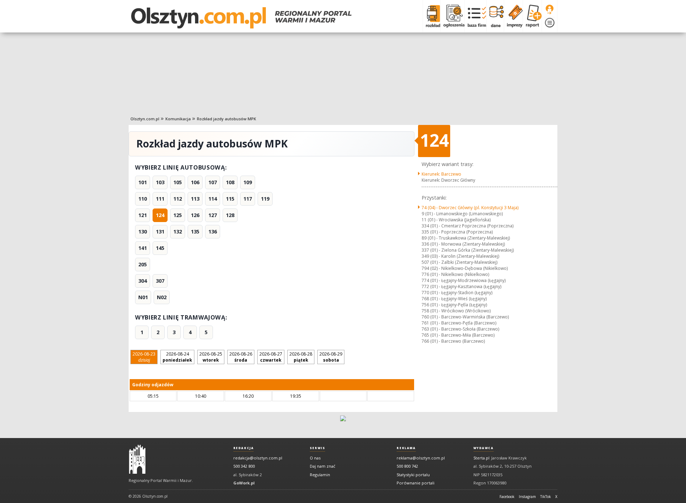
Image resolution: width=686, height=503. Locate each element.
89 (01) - (466, 238)
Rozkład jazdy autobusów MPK (226, 118)
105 (177, 182)
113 (195, 198)
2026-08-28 (300, 357)
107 (212, 182)
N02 (161, 297)
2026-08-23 (144, 357)
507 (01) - (459, 262)
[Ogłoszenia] (452, 16)
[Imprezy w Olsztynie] (513, 16)
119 (265, 198)
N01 (143, 297)
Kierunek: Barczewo (441, 174)
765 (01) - (458, 335)
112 (177, 198)
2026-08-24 (177, 357)
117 (247, 198)
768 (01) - (454, 299)
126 (195, 215)
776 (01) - (455, 274)
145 (160, 248)
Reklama (406, 448)
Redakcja (243, 448)
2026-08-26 (240, 357)
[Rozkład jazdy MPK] (431, 16)
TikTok (545, 496)
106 (195, 182)
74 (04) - (470, 208)
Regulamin (320, 474)
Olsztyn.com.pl (144, 118)
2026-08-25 (210, 357)
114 (212, 198)
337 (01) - (468, 250)
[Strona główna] (241, 18)
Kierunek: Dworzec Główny (448, 180)
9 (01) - (462, 214)
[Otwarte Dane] (495, 16)
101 (142, 182)
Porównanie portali (415, 483)
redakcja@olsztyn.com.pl (257, 458)
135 (195, 231)
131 (160, 231)
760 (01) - (465, 317)
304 (142, 280)
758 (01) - (456, 311)
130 (142, 231)
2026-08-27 (270, 357)
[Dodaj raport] (532, 16)
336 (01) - (463, 244)
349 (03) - (460, 256)
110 (142, 198)
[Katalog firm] (475, 16)
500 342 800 (244, 466)
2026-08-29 (330, 357)
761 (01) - (459, 323)
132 (177, 231)
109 (247, 182)
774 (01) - (464, 280)
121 (142, 215)
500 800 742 (407, 466)
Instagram (527, 496)
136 (212, 231)
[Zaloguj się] (549, 9)
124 (160, 215)
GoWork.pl (244, 483)
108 (230, 182)
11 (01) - (456, 220)
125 (177, 215)
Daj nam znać (322, 466)
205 (142, 264)
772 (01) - (461, 286)
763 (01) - (460, 329)
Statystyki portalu (413, 474)
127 (212, 215)
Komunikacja (178, 118)
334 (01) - (467, 226)
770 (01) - (457, 293)
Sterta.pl (481, 458)
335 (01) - (457, 232)
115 (230, 198)
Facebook (506, 496)
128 (230, 215)
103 (160, 182)
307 (160, 280)
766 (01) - (453, 341)
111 (160, 198)
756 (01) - (454, 305)
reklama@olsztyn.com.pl (421, 458)
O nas (315, 458)
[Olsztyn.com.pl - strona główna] (137, 459)
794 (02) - (465, 268)
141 (142, 248)
